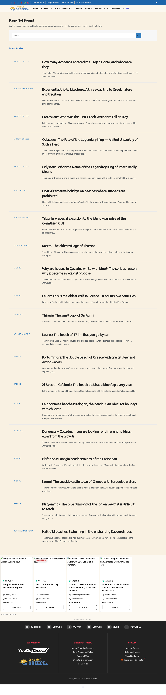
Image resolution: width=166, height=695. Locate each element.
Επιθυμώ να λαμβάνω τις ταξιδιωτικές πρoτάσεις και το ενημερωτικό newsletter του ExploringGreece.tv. (82, 354)
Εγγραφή (64, 364)
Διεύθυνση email (66, 339)
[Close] (112, 322)
